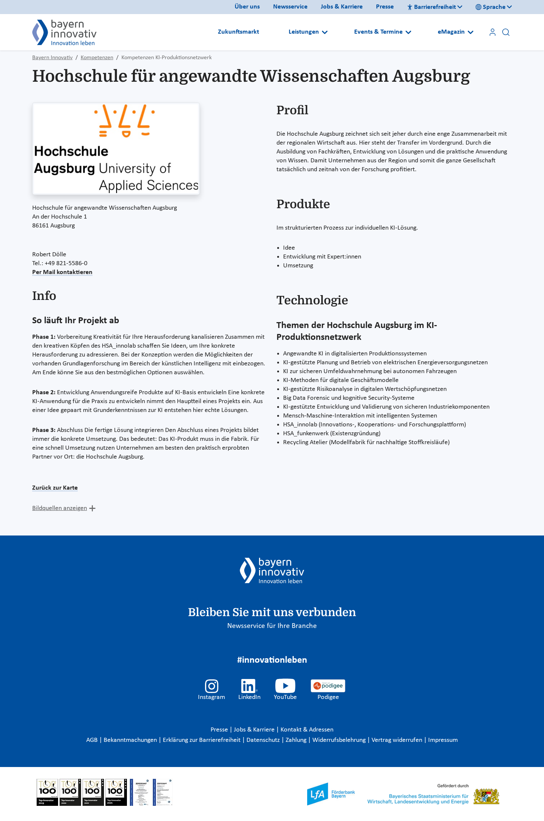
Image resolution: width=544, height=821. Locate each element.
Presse (385, 6)
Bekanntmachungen (131, 740)
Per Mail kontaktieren (62, 272)
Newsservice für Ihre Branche (272, 626)
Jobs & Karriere (342, 6)
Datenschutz (263, 740)
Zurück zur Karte (55, 487)
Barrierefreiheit (435, 7)
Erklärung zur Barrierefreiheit (202, 740)
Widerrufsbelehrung (339, 740)
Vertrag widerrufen (398, 740)
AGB (92, 740)
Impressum (443, 740)
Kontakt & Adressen (307, 729)
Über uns (247, 6)
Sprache (494, 7)
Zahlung (297, 740)
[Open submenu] (325, 32)
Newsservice (290, 6)
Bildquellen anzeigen (59, 508)
